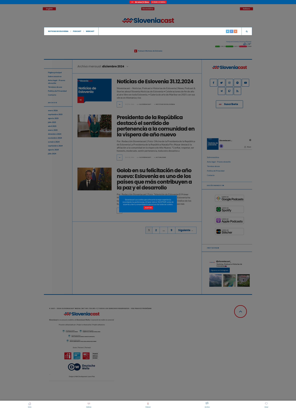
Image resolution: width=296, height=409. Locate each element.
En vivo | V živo (142, 2)
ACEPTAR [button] (148, 208)
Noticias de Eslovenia (58, 31)
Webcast (90, 31)
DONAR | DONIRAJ (158, 2)
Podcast (77, 31)
